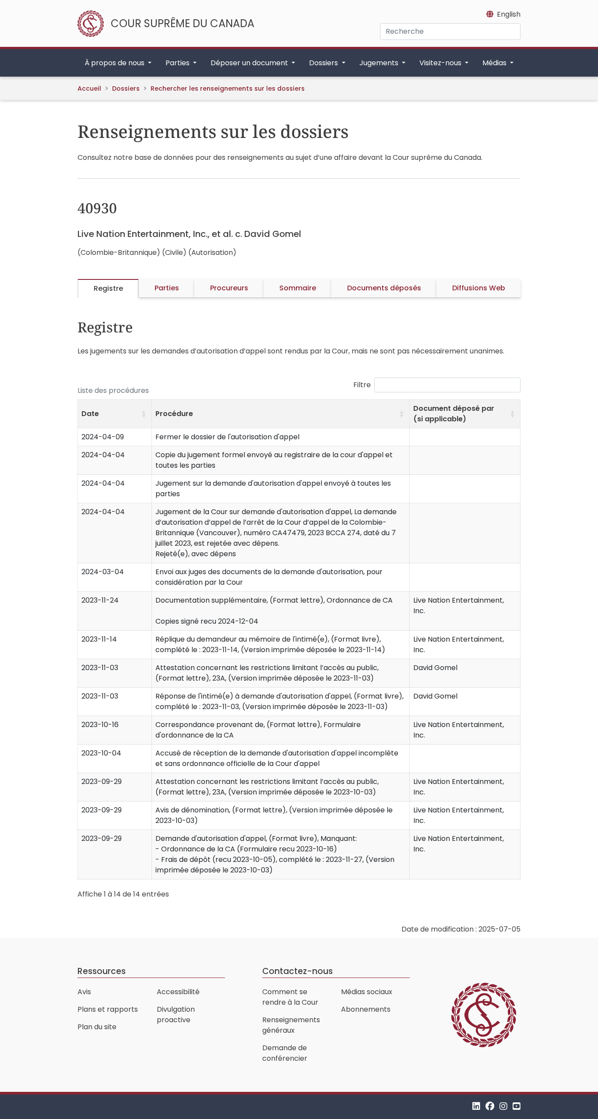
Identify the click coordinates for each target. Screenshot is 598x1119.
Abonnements (365, 1009)
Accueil (89, 88)
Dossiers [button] (324, 63)
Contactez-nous (297, 971)
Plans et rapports (107, 1009)
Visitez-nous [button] (441, 63)
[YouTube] (517, 1106)
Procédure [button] (174, 414)
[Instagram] (503, 1106)
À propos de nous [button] (115, 63)
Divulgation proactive (176, 1014)
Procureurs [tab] (229, 288)
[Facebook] (489, 1106)
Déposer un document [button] (250, 63)
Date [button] (90, 414)
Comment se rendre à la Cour (290, 997)
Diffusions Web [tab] (478, 288)
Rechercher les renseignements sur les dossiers (228, 88)
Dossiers (126, 88)
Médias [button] (495, 63)
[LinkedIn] (476, 1106)
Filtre (362, 385)
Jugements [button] (379, 63)
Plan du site (96, 1027)
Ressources (101, 971)
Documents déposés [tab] (384, 288)
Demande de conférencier (284, 1053)
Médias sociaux (366, 992)
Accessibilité (178, 992)
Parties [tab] (167, 288)
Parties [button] (178, 63)
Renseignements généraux (291, 1025)
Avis (84, 992)
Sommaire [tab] (297, 288)
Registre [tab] (108, 288)
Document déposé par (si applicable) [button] (453, 413)
